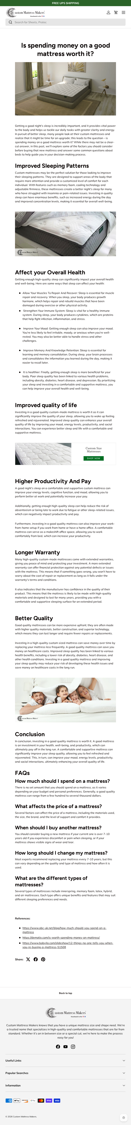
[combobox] (65, 22)
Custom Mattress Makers (24, 1116)
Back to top (65, 993)
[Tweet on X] (28, 959)
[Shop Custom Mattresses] (65, 442)
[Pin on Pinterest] (43, 959)
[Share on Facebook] (35, 959)
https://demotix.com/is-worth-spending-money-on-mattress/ (61, 937)
